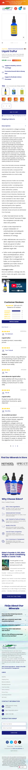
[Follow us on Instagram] (11, 742)
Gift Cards (4, 697)
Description (6, 126)
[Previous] (2, 42)
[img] (6, 331)
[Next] (25, 42)
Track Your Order (5, 687)
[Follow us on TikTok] (19, 742)
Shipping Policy (5, 679)
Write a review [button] (14, 321)
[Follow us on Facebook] (7, 742)
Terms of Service (5, 689)
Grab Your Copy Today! (14, 596)
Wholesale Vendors (6, 684)
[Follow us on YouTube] (15, 742)
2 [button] (13, 446)
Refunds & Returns (6, 682)
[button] (7, 310)
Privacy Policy (5, 692)
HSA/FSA (4, 677)
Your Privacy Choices (6, 694)
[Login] (15, 8)
